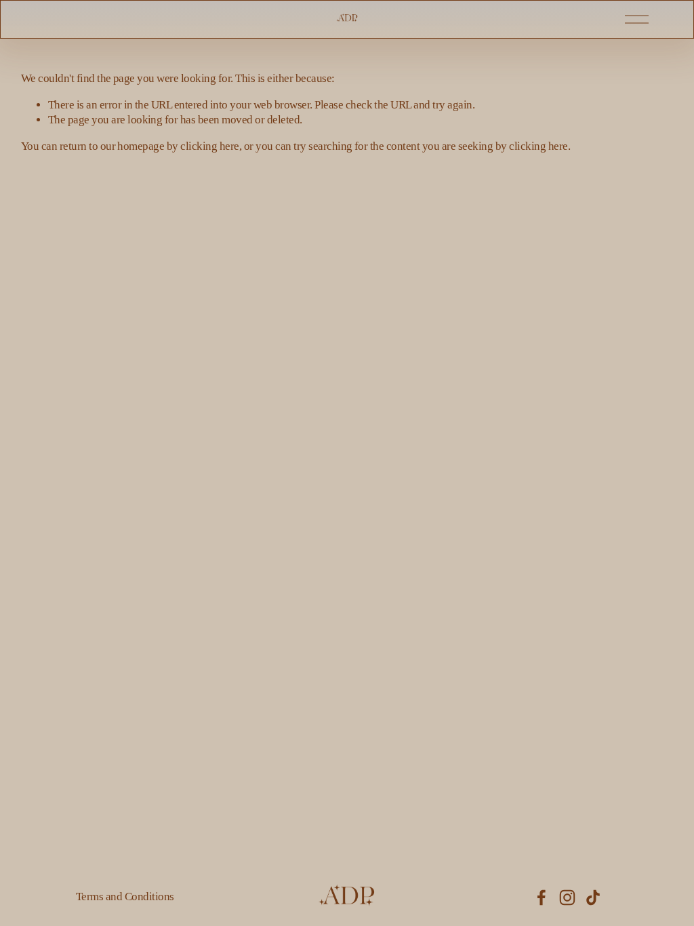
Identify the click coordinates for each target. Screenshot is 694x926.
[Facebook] (541, 897)
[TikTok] (593, 897)
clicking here (209, 146)
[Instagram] (567, 897)
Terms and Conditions (125, 896)
